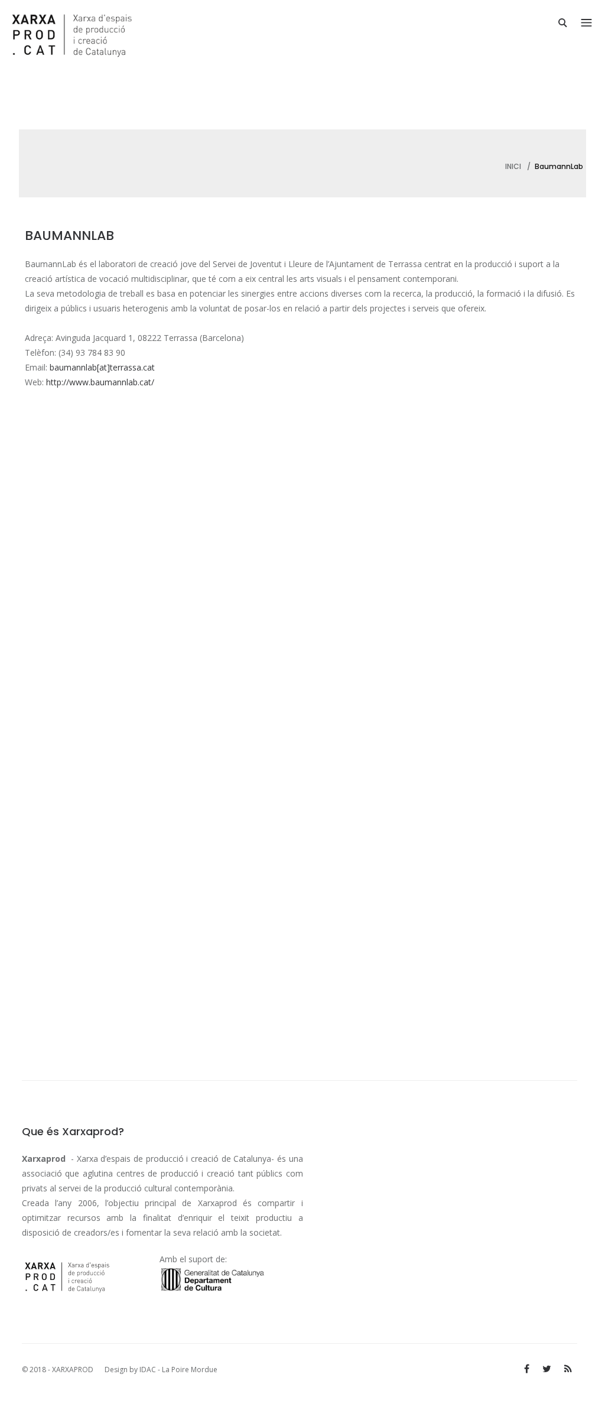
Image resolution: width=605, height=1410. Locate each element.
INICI (513, 166)
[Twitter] (547, 1368)
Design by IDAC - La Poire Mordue (161, 1369)
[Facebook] (527, 1368)
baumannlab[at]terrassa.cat (102, 367)
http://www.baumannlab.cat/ (100, 382)
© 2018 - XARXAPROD (58, 1369)
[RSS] (568, 1368)
